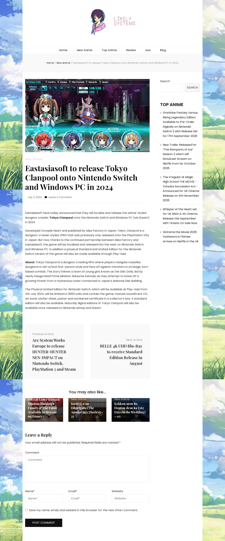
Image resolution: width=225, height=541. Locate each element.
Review (131, 50)
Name (30, 491)
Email (72, 491)
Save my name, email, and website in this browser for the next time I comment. (83, 510)
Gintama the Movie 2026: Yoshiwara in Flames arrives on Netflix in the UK (181, 236)
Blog (163, 50)
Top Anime (109, 50)
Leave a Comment (60, 197)
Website (117, 491)
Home (63, 50)
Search (165, 81)
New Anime (84, 50)
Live (147, 50)
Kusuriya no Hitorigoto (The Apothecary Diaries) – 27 (87, 410)
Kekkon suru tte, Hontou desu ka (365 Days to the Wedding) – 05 (129, 410)
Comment (32, 453)
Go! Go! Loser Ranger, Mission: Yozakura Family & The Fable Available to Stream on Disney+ (44, 407)
